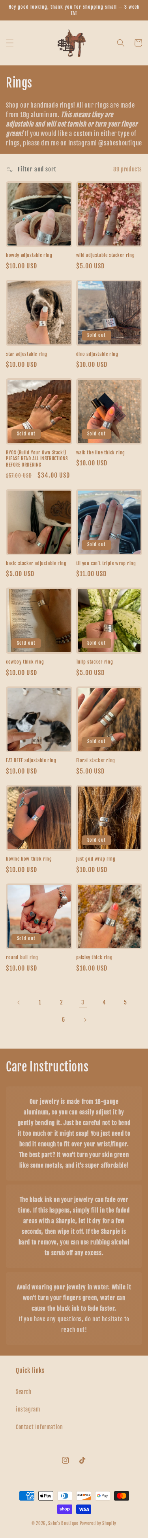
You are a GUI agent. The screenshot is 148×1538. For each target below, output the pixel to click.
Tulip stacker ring (94, 662)
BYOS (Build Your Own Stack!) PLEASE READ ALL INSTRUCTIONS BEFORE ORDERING (37, 459)
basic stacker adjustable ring (36, 563)
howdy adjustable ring (29, 255)
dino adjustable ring (97, 354)
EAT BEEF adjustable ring (31, 760)
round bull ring (22, 957)
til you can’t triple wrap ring (106, 563)
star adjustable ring (26, 354)
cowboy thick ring (25, 662)
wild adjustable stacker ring (105, 255)
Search (24, 1391)
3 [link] (82, 1002)
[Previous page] (19, 1002)
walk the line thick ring (100, 453)
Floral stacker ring (95, 760)
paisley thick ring (94, 957)
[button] (10, 43)
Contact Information (39, 1427)
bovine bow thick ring (29, 859)
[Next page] (85, 1019)
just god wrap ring (96, 859)
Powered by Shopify (98, 1523)
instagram (28, 1409)
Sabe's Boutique (63, 1523)
